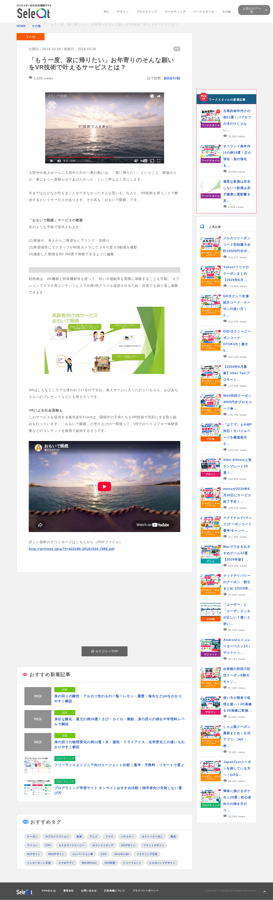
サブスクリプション (57, 836)
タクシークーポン (152, 836)
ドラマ (109, 836)
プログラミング (146, 11)
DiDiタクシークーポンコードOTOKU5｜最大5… (237, 341)
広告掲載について (114, 890)
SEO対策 (110, 862)
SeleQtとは (49, 890)
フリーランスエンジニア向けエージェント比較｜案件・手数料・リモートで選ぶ (119, 765)
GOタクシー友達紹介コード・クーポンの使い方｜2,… (237, 305)
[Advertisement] (104, 610)
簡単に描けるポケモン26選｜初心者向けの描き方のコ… (237, 800)
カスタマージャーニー (72, 845)
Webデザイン (56, 854)
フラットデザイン (153, 845)
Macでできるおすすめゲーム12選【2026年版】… (237, 553)
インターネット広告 (39, 862)
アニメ (94, 836)
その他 (226, 11)
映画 (79, 836)
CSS (104, 854)
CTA (48, 845)
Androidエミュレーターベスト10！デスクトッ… (237, 646)
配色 (173, 836)
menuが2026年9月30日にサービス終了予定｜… (237, 495)
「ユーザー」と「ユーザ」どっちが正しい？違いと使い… (237, 614)
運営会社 (68, 890)
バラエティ (127, 836)
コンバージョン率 (82, 854)
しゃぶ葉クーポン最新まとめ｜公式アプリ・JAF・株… (237, 736)
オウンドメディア (103, 845)
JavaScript (121, 854)
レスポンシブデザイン (162, 862)
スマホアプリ (66, 862)
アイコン (32, 845)
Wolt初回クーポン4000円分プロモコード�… (237, 402)
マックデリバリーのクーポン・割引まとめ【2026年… (237, 582)
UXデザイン (128, 845)
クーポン (32, 836)
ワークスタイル (203, 11)
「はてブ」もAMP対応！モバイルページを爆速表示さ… (237, 434)
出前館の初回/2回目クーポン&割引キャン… (236, 675)
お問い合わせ (89, 890)
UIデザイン (33, 854)
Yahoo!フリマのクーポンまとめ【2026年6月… (236, 273)
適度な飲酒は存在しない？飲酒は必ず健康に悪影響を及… (237, 191)
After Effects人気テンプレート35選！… (237, 466)
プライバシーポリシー (146, 890)
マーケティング (175, 11)
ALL (106, 11)
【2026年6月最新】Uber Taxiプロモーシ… (236, 373)
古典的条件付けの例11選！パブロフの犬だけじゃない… (237, 120)
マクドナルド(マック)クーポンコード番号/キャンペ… (237, 524)
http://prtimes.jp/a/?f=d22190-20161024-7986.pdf (72, 549)
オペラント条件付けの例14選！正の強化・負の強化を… (237, 155)
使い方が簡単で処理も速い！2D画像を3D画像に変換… (237, 704)
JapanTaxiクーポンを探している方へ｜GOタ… (237, 768)
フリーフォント (132, 862)
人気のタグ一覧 (252, 10)
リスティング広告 (147, 854)
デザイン (123, 11)
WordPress (89, 862)
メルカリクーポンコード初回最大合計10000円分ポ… (237, 244)
